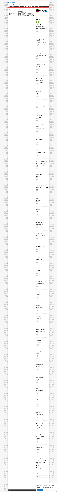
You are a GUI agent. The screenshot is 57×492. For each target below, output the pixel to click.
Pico (21, 6)
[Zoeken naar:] (42, 17)
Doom (36, 102)
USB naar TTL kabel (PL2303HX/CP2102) (41, 281)
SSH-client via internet (39, 231)
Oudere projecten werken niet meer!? (41, 84)
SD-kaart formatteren (38, 340)
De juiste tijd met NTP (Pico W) (40, 68)
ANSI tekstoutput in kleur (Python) (40, 329)
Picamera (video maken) (39, 357)
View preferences (53, 489)
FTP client (37, 388)
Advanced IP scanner (38, 292)
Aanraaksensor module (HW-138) (40, 414)
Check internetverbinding (39, 117)
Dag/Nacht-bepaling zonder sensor (40, 152)
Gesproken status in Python (39, 213)
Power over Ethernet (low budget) (40, 390)
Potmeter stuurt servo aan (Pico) (40, 80)
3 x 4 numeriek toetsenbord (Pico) (40, 51)
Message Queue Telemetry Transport (40, 163)
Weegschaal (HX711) (38, 167)
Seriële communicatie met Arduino (40, 235)
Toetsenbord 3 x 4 (38, 440)
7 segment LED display (39, 427)
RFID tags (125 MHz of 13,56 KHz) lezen (41, 429)
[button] (55, 483)
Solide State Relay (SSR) (39, 366)
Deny (46, 489)
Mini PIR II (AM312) (38, 316)
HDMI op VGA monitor (38, 344)
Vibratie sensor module (39, 307)
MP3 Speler (37, 399)
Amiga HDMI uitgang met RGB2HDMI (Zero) (41, 42)
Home (9, 6)
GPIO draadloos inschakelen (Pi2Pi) (40, 185)
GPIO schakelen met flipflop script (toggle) (41, 44)
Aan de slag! (37, 274)
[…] (27, 16)
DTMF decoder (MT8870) (39, 425)
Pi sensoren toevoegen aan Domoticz (40, 261)
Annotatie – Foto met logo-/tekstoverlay (41, 226)
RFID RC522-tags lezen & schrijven (40, 436)
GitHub (37, 320)
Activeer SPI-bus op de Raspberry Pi (40, 445)
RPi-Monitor (20, 11)
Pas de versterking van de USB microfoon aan (42, 351)
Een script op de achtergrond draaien (41, 327)
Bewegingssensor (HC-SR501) (39, 346)
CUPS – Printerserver (38, 200)
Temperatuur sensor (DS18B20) (40, 392)
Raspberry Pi (18, 6)
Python (35, 6)
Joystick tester (37, 268)
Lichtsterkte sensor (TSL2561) (39, 438)
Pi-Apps (37, 95)
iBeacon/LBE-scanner (38, 143)
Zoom (36, 196)
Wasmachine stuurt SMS (39, 119)
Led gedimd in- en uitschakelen (40, 26)
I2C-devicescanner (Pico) (39, 78)
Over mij (43, 6)
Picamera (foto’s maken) (39, 379)
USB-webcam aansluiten (39, 342)
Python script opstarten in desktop (40, 405)
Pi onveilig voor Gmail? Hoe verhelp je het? (41, 381)
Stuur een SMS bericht (39, 368)
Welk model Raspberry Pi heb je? (40, 364)
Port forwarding (38, 248)
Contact (39, 6)
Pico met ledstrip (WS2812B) (39, 82)
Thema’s (30, 6)
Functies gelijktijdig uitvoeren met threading (41, 148)
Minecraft (37, 211)
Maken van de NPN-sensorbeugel (40, 244)
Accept (40, 489)
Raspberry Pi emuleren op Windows (40, 154)
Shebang (37, 355)
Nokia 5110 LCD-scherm (39, 176)
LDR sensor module (38, 314)
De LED (37, 150)
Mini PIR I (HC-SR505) (38, 318)
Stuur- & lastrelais (38, 451)
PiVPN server (37, 191)
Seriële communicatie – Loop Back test (41, 237)
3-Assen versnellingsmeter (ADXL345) (40, 106)
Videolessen (26, 6)
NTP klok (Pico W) (38, 62)
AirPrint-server (38, 202)
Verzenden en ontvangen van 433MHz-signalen (42, 187)
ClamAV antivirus (38, 209)
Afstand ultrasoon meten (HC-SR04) (40, 423)
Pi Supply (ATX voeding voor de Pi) (40, 331)
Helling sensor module (39, 309)
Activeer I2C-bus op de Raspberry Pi (40, 447)
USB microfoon (38, 353)
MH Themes (21, 490)
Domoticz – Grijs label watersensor (40, 246)
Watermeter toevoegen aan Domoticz (40, 250)
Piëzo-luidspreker (38, 66)
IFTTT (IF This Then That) (39, 113)
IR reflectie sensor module (39, 303)
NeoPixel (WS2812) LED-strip (39, 458)
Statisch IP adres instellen (39, 375)
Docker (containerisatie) (39, 91)
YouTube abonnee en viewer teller (40, 165)
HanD (23, 12)
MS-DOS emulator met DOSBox (40, 220)
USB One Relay (38, 449)
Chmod (37, 401)
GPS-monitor (37, 215)
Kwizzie (37, 141)
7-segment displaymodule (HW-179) (40, 174)
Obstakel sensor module (39, 305)
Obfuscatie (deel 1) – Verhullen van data (41, 30)
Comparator (37, 298)
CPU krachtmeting (38, 257)
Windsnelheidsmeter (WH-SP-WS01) (40, 64)
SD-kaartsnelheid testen (39, 178)
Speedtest (37, 93)
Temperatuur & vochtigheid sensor (40, 462)
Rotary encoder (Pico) (38, 53)
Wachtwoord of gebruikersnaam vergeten (41, 161)
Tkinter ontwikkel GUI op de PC (40, 410)
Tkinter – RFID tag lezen (39, 259)
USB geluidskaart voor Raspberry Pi (40, 46)
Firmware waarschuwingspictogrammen (41, 322)
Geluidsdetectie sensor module (40, 283)
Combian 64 (37, 255)
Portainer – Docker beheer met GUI (40, 89)
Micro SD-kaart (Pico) (38, 57)
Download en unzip (38, 412)
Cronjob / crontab (38, 403)
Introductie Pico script (39, 272)
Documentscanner (38, 279)
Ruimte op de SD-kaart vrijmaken (40, 128)
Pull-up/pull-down (38, 270)
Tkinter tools (37, 126)
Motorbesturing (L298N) (39, 172)
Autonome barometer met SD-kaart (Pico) (41, 55)
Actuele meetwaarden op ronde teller (41, 37)
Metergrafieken (38, 130)
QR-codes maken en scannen (39, 224)
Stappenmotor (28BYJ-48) (39, 296)
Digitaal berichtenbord (39, 294)
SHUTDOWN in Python (39, 333)
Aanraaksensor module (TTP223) (40, 416)
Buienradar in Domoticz (39, 233)
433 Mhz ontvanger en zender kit (40, 189)
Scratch (37, 198)
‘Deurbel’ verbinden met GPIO (40, 115)
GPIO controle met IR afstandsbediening (41, 460)
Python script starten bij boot (39, 377)
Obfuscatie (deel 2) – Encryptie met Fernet (41, 28)
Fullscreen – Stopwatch (39, 139)
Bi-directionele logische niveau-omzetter (41, 434)
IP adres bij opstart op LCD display (40, 222)
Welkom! (13, 6)
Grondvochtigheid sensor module (40, 285)
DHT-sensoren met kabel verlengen (40, 100)
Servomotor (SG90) (38, 362)
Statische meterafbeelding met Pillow (41, 124)
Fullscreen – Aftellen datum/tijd (40, 137)
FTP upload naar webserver (39, 386)
